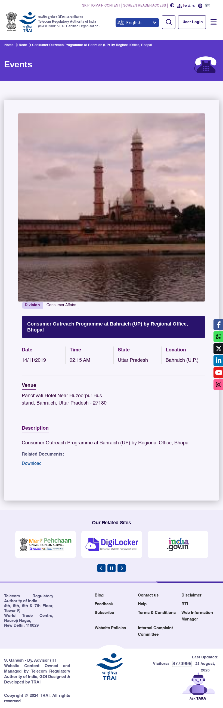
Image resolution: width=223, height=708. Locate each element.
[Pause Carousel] (111, 568)
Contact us (148, 595)
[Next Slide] (121, 568)
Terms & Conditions (157, 613)
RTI (184, 604)
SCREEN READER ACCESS (144, 5)
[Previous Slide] (101, 568)
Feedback (104, 604)
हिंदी (207, 5)
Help (142, 604)
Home (9, 45)
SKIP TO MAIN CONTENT (101, 5)
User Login (192, 22)
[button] (172, 5)
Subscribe (104, 613)
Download (32, 464)
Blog (99, 595)
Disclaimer (191, 595)
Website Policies (110, 628)
